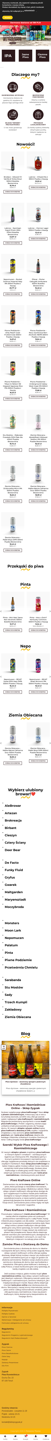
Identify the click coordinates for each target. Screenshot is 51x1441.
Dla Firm (5, 1366)
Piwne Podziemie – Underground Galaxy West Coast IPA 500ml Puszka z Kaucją (38, 385)
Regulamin (6, 1332)
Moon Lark (13, 930)
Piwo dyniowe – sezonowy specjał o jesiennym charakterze (25, 1083)
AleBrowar (13, 805)
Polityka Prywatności (10, 1311)
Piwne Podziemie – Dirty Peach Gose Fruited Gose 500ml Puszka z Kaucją (12, 334)
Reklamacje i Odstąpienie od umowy (16, 1320)
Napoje (4, 1359)
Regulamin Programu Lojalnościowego (17, 1335)
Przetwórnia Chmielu (21, 967)
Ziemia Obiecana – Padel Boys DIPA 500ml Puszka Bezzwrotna (13, 540)
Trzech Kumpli (16, 1002)
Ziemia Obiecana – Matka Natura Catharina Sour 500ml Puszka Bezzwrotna (38, 489)
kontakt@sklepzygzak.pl (12, 1422)
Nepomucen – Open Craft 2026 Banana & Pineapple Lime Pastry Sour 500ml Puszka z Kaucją (38, 683)
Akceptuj (7, 18)
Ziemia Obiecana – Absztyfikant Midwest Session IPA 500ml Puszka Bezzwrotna (38, 438)
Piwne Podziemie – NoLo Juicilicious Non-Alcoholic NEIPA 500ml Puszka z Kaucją (38, 334)
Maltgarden (14, 892)
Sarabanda (13, 980)
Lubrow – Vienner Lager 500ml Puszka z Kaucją (38, 229)
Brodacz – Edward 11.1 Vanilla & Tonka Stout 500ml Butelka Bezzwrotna (13, 180)
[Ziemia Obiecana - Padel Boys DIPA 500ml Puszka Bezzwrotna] (38, 734)
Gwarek (10, 885)
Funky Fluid (14, 870)
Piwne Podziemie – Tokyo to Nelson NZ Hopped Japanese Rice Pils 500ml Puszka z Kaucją (13, 386)
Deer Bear (12, 850)
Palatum (11, 945)
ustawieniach (29, 10)
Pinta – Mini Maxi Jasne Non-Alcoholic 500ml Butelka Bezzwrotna (13, 620)
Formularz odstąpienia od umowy (15, 1323)
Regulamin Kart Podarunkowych (15, 1338)
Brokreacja (13, 820)
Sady (8, 995)
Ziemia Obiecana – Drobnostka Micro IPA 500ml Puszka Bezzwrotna (12, 489)
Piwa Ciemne (7, 1347)
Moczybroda (14, 907)
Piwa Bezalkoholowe (10, 1353)
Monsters (12, 923)
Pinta (9, 952)
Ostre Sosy (6, 1356)
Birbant (10, 828)
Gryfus (10, 877)
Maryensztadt (15, 899)
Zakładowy (13, 1009)
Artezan (11, 813)
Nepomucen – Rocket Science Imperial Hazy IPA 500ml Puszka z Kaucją (12, 282)
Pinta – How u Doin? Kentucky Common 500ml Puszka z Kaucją (38, 620)
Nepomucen (14, 938)
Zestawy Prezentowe (10, 1362)
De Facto (12, 862)
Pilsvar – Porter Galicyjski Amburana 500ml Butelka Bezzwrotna (38, 282)
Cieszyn (11, 835)
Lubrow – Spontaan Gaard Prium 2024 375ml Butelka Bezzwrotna (13, 231)
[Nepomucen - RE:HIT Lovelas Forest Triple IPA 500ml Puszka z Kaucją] (12, 665)
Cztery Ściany (15, 842)
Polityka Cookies (8, 1314)
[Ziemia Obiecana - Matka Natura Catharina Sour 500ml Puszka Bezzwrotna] (12, 734)
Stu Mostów (14, 987)
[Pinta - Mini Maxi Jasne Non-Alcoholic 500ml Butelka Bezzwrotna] (12, 603)
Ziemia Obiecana (18, 1017)
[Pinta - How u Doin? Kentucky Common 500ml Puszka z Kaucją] (38, 603)
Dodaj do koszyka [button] (12, 192)
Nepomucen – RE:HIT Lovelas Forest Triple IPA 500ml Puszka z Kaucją (12, 681)
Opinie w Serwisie (9, 1317)
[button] (2, 199)
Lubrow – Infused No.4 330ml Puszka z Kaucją (38, 178)
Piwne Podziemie (18, 960)
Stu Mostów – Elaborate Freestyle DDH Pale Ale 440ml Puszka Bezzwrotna (13, 438)
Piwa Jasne (6, 1350)
